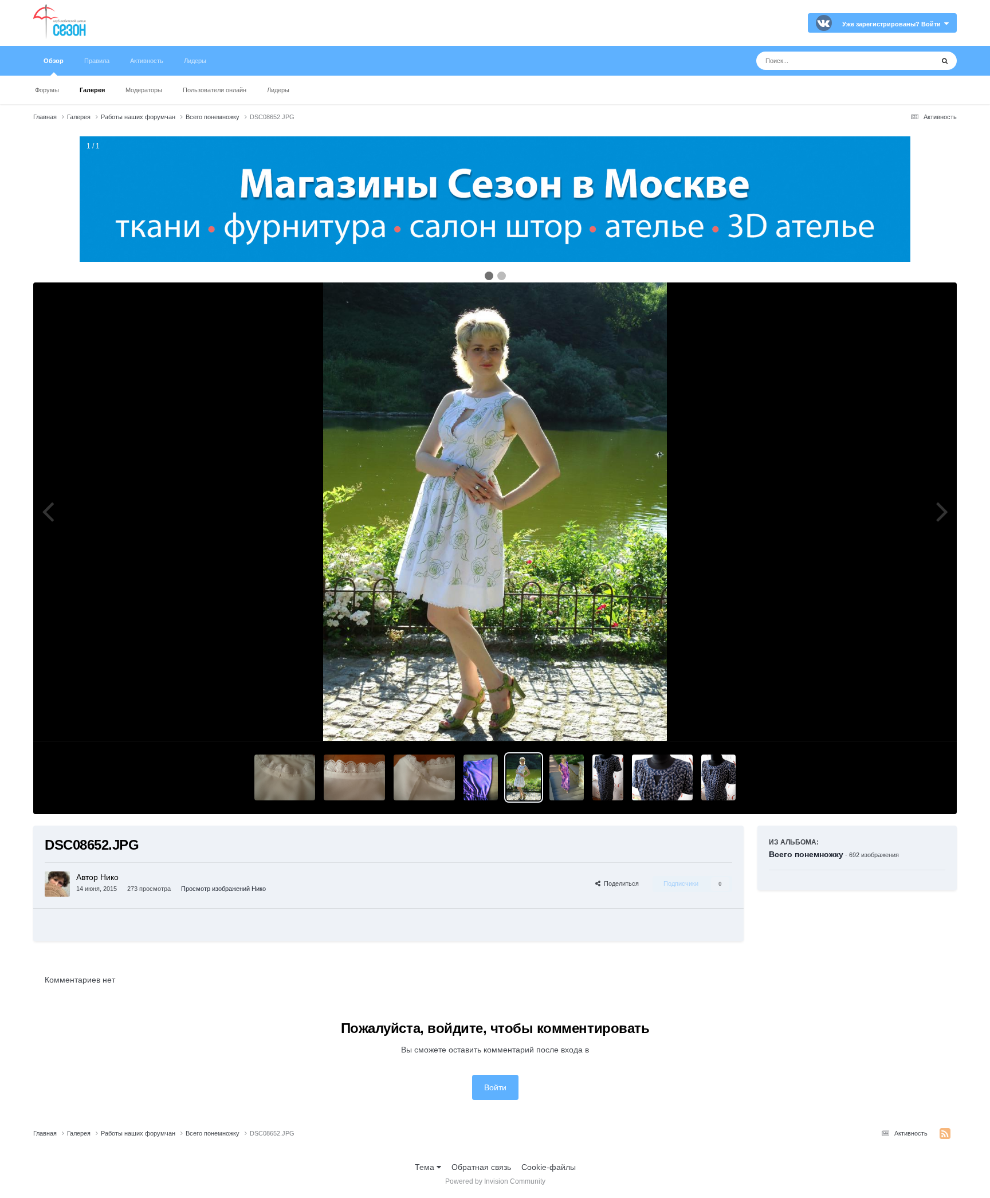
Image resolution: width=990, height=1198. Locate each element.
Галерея (92, 90)
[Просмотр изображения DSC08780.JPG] (354, 777)
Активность (146, 60)
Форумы (47, 90)
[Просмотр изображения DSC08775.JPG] (480, 777)
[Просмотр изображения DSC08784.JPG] (285, 777)
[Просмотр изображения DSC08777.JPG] (424, 777)
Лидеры (278, 90)
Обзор (54, 60)
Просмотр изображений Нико (223, 888)
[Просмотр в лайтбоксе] (495, 511)
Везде (907, 61)
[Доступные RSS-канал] (945, 1134)
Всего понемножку (806, 854)
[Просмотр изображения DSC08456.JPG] (718, 777)
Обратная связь (481, 1167)
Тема (426, 1167)
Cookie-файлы (548, 1167)
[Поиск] (945, 61)
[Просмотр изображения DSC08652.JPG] (523, 777)
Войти (495, 1087)
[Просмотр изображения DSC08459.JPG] (662, 777)
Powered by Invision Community (495, 1181)
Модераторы (143, 90)
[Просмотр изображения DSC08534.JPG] (566, 777)
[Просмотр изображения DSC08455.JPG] (607, 777)
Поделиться (619, 883)
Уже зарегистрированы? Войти (893, 24)
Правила (96, 60)
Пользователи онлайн (214, 90)
